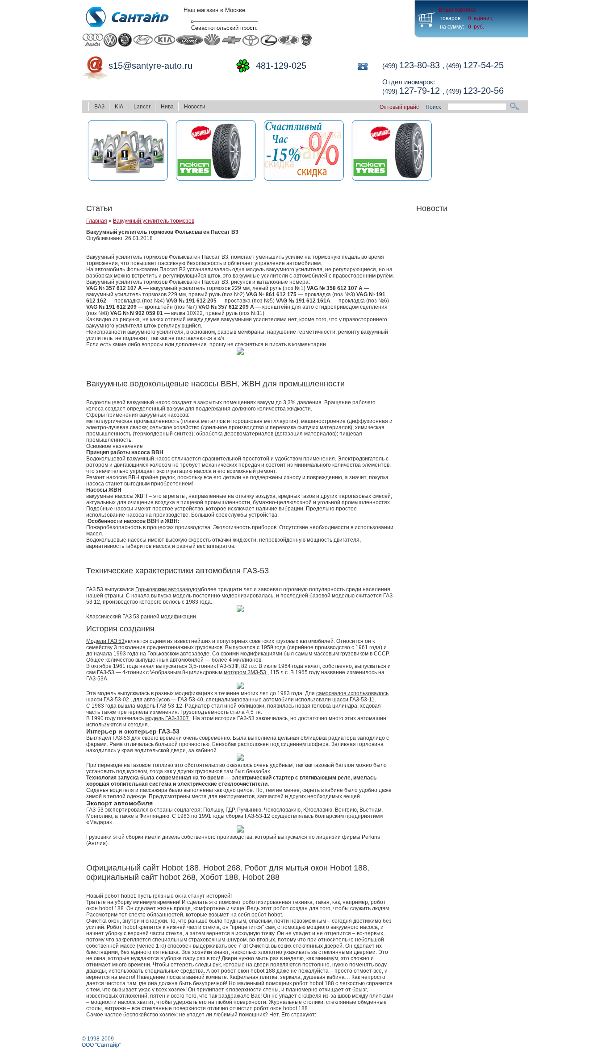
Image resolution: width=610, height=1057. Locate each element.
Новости (194, 107)
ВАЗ (99, 107)
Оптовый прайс (400, 107)
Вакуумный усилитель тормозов (153, 221)
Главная (96, 221)
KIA (119, 107)
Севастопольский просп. (224, 28)
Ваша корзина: (457, 10)
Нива (167, 107)
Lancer (142, 107)
